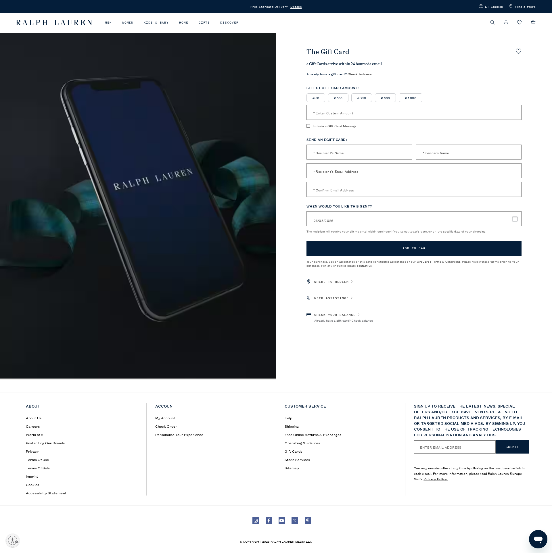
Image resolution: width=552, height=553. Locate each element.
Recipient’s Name (328, 152)
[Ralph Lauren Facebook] (269, 520)
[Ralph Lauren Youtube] (282, 520)
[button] (491, 6)
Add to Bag (413, 248)
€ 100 (338, 97)
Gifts (204, 22)
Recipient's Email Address (336, 171)
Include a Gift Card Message (334, 126)
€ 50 (316, 97)
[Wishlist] (519, 22)
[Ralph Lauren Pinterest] (308, 520)
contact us (364, 265)
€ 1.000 (410, 97)
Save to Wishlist (518, 51)
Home (183, 22)
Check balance (359, 73)
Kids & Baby (156, 22)
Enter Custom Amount (333, 113)
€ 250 (361, 97)
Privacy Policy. (435, 478)
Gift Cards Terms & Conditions (439, 261)
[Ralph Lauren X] (295, 520)
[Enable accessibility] (13, 540)
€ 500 (385, 97)
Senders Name (436, 152)
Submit (512, 447)
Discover (229, 22)
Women (128, 22)
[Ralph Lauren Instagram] (255, 520)
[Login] (506, 22)
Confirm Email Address (333, 190)
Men (108, 22)
